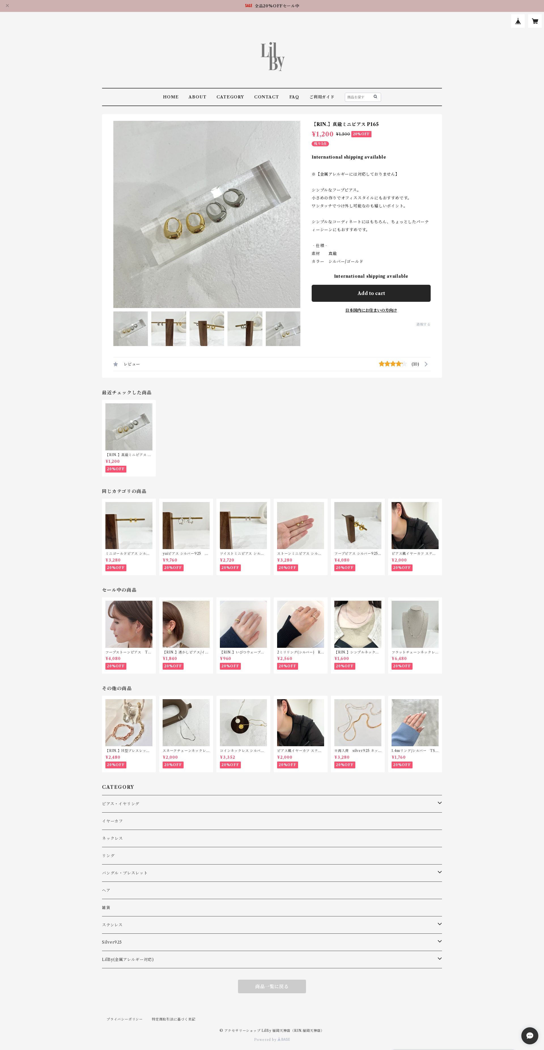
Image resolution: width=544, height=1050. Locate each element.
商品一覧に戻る (272, 986)
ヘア (106, 890)
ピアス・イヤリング (120, 803)
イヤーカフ (112, 821)
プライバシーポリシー (125, 1019)
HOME (170, 97)
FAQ (294, 97)
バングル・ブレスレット (125, 873)
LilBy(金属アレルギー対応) (128, 959)
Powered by (266, 1040)
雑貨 (106, 907)
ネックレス (112, 838)
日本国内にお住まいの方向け (371, 310)
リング (108, 855)
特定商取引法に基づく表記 (174, 1019)
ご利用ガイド (322, 97)
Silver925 (112, 942)
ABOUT (197, 97)
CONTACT (266, 97)
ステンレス (112, 924)
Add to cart (371, 293)
